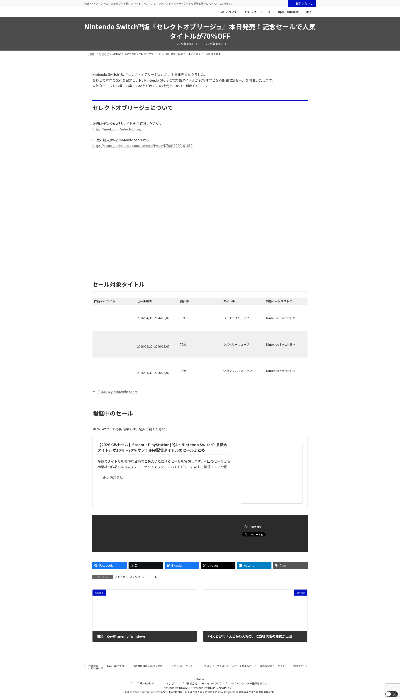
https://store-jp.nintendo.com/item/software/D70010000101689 (142, 145)
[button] (391, 694)
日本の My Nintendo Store (117, 391)
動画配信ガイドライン (272, 665)
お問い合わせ (304, 3)
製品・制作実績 (115, 665)
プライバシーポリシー (183, 665)
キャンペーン (137, 577)
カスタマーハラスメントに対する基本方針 (228, 665)
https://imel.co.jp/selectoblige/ (116, 129)
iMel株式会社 (113, 477)
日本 (293, 318)
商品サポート (300, 665)
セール (153, 577)
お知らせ (120, 577)
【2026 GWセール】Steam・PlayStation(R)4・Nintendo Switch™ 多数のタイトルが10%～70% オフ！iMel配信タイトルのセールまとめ (163, 447)
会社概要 (93, 665)
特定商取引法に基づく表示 (147, 665)
